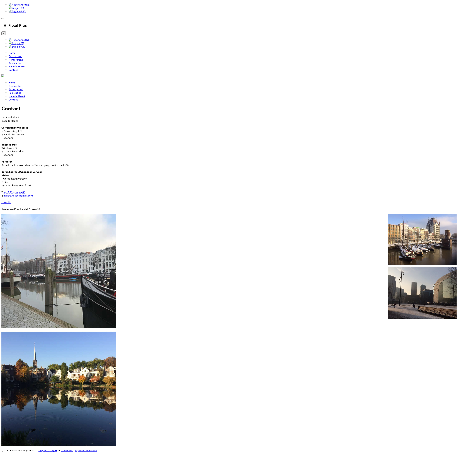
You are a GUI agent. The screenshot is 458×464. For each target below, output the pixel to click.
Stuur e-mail (67, 450)
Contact (13, 70)
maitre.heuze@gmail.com (18, 195)
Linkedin (6, 202)
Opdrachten (15, 56)
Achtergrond (16, 59)
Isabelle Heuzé (17, 66)
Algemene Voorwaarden (86, 450)
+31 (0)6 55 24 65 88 (14, 192)
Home (12, 53)
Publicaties (15, 63)
